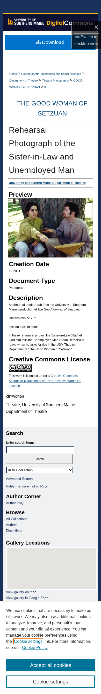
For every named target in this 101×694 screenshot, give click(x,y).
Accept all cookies (50, 665)
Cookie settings (28, 641)
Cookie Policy (35, 647)
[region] (50, 647)
